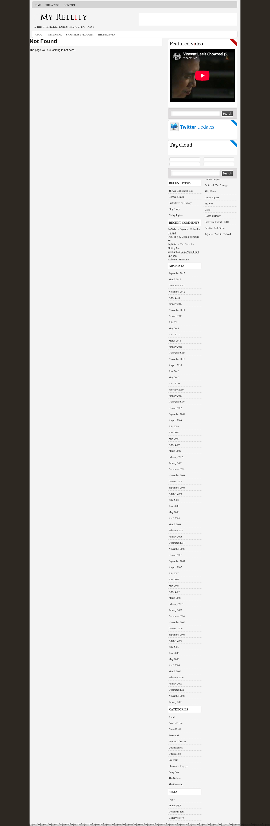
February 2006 (176, 677)
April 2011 (174, 334)
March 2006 (175, 671)
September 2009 (177, 414)
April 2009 (174, 444)
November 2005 (177, 695)
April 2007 (174, 591)
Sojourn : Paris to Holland (218, 234)
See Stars (173, 759)
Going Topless (212, 197)
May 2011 (174, 328)
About (39, 34)
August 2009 (175, 420)
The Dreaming (176, 784)
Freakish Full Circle (214, 228)
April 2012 (174, 297)
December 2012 (177, 285)
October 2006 (175, 628)
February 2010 (176, 389)
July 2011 (174, 322)
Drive (207, 209)
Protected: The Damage (216, 185)
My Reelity (82, 18)
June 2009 (174, 432)
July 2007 (174, 573)
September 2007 (177, 561)
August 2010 (175, 365)
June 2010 (174, 371)
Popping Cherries (177, 741)
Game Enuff (175, 729)
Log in (172, 799)
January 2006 (175, 683)
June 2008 (174, 506)
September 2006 (177, 634)
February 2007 (176, 604)
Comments (177, 811)
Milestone (184, 259)
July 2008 (174, 499)
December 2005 (177, 689)
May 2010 (174, 377)
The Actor (52, 5)
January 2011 (175, 346)
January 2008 (175, 536)
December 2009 (177, 401)
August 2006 (175, 640)
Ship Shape (210, 191)
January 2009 (175, 463)
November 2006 (177, 622)
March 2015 (175, 279)
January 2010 (175, 395)
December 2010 (177, 352)
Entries (175, 805)
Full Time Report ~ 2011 (217, 221)
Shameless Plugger (79, 34)
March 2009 (175, 450)
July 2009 (174, 426)
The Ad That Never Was (181, 190)
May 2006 (174, 659)
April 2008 (174, 518)
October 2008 (175, 481)
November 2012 (177, 291)
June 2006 (174, 653)
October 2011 (175, 316)
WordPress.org (176, 817)
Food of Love (175, 723)
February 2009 (176, 457)
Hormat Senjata (212, 179)
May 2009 (174, 438)
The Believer (106, 34)
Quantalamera (175, 747)
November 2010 (177, 359)
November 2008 (177, 475)
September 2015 (177, 273)
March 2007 (175, 597)
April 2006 (174, 665)
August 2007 (175, 567)
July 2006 (174, 646)
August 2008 (175, 493)
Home (37, 5)
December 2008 (177, 469)
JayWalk (172, 229)
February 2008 (176, 530)
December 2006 (177, 616)
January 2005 (175, 702)
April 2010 (174, 383)
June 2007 (174, 579)
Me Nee (209, 203)
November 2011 (177, 310)
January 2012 (175, 303)
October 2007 (175, 555)
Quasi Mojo (175, 753)
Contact (69, 5)
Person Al (55, 34)
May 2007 (174, 585)
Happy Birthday (213, 215)
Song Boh (174, 772)
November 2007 (177, 548)
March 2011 (175, 340)
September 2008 (177, 487)
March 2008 (175, 524)
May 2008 (174, 512)
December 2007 (177, 542)
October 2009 (175, 408)
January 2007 (175, 610)
